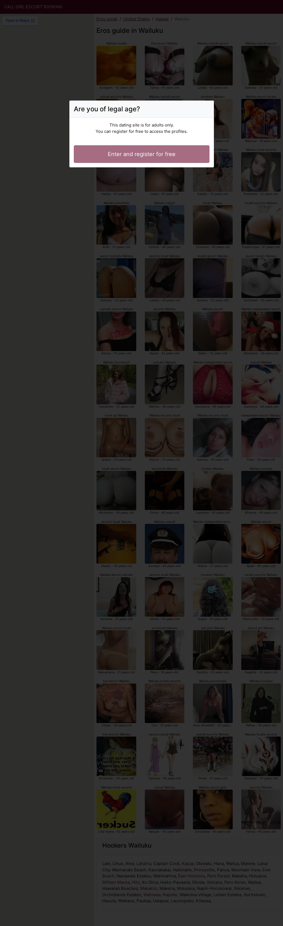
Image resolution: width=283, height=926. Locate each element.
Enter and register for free (141, 154)
